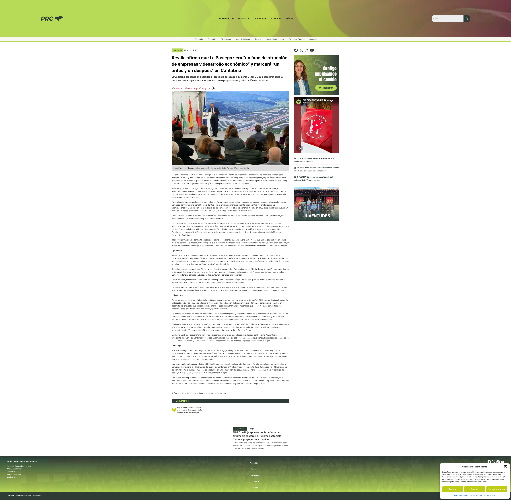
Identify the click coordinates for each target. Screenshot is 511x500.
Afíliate (289, 18)
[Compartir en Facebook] (178, 88)
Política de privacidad (478, 495)
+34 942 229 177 (14, 474)
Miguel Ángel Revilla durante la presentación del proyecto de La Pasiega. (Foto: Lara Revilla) (189, 410)
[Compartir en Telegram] (204, 88)
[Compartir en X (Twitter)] (213, 88)
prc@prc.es (11, 477)
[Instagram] (306, 50)
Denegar (475, 489)
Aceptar (453, 489)
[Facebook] (296, 50)
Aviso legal (491, 495)
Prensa (242, 18)
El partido (224, 18)
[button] (505, 466)
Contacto (276, 18)
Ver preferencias (497, 489)
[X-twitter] (301, 50)
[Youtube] (312, 50)
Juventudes (260, 18)
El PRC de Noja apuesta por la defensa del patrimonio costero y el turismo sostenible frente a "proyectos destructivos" (257, 436)
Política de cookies (461, 495)
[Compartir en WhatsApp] (191, 88)
